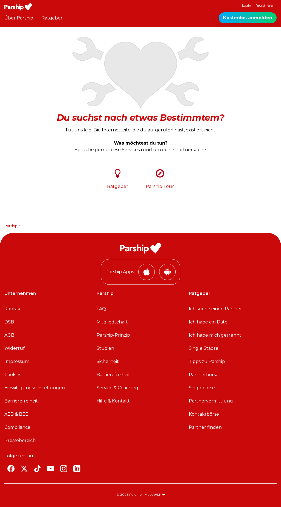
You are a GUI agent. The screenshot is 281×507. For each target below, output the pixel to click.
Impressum (16, 361)
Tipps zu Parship (207, 361)
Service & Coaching (117, 387)
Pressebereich (20, 440)
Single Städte (203, 348)
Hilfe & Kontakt (113, 401)
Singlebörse (202, 387)
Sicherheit (108, 361)
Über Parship (18, 18)
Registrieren (264, 5)
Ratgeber (52, 18)
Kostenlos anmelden (247, 17)
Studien (105, 348)
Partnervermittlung (211, 401)
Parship (11, 226)
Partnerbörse (203, 374)
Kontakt (13, 308)
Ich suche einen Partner (215, 308)
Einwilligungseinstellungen (34, 387)
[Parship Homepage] (18, 6)
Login (246, 5)
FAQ (101, 308)
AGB (9, 335)
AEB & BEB (16, 414)
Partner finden (205, 427)
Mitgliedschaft (112, 322)
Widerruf (14, 348)
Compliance (17, 427)
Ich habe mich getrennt (215, 335)
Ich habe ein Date (208, 322)
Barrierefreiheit (21, 401)
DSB (9, 322)
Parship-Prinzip (113, 335)
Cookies (12, 374)
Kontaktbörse (204, 414)
